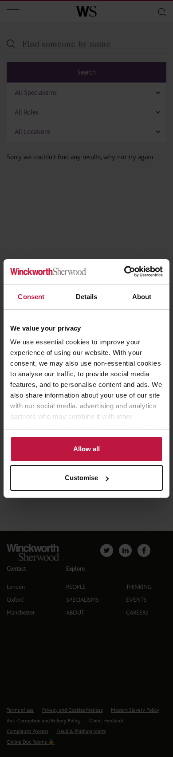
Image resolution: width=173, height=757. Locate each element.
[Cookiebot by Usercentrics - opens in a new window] (124, 272)
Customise (81, 477)
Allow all (86, 449)
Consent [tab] (31, 296)
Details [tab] (87, 296)
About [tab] (142, 296)
